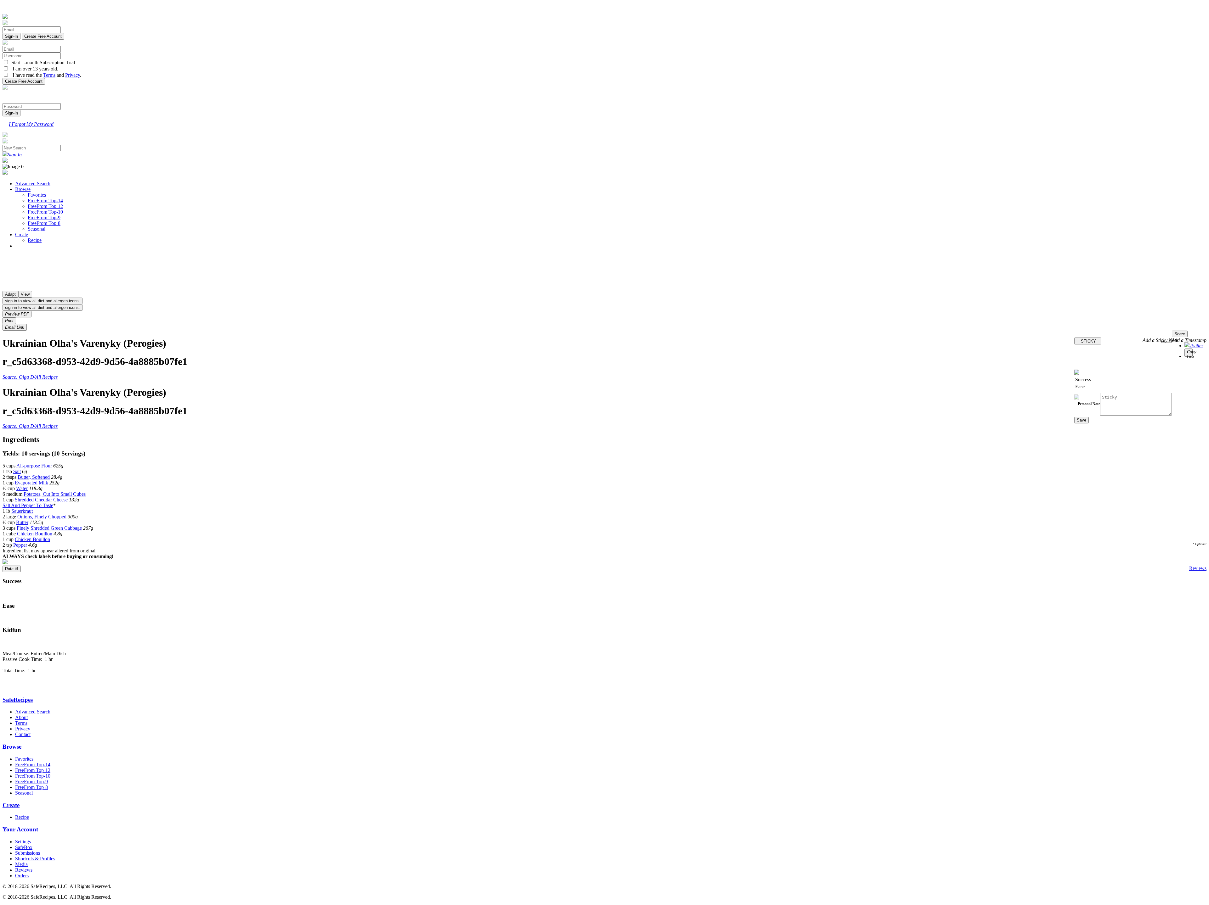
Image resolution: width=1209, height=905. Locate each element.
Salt (17, 471)
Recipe (35, 240)
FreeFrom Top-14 (45, 200)
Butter (22, 522)
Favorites (37, 195)
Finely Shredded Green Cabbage (49, 528)
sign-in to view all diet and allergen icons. (42, 301)
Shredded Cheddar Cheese (41, 499)
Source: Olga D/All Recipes (30, 377)
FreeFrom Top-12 (45, 206)
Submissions (27, 853)
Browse (23, 189)
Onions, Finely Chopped (41, 516)
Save (1081, 420)
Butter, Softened (34, 477)
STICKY (1088, 341)
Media (21, 864)
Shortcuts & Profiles (35, 858)
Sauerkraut (22, 511)
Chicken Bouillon (34, 533)
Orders (22, 875)
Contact (23, 734)
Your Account (20, 829)
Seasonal (36, 229)
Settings (23, 841)
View (25, 294)
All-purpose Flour (34, 465)
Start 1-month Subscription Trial (42, 62)
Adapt (10, 294)
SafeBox (23, 847)
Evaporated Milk (31, 482)
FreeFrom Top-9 (44, 217)
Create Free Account (43, 36)
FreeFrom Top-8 (44, 223)
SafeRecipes (18, 699)
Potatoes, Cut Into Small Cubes (55, 494)
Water (22, 488)
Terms (49, 75)
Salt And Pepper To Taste (28, 505)
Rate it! (11, 569)
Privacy (72, 75)
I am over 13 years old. (33, 68)
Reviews (1197, 568)
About (21, 717)
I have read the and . (45, 75)
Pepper (20, 545)
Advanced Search (32, 183)
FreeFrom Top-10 (45, 212)
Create (21, 234)
